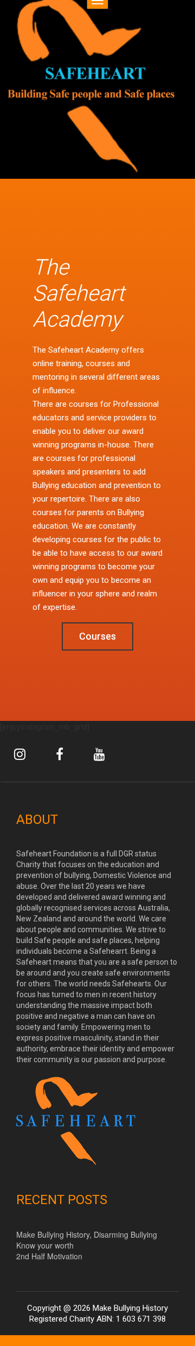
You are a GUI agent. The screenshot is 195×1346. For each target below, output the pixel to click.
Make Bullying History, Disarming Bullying (86, 1234)
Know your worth (45, 1245)
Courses (97, 636)
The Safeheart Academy (78, 293)
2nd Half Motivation (49, 1256)
